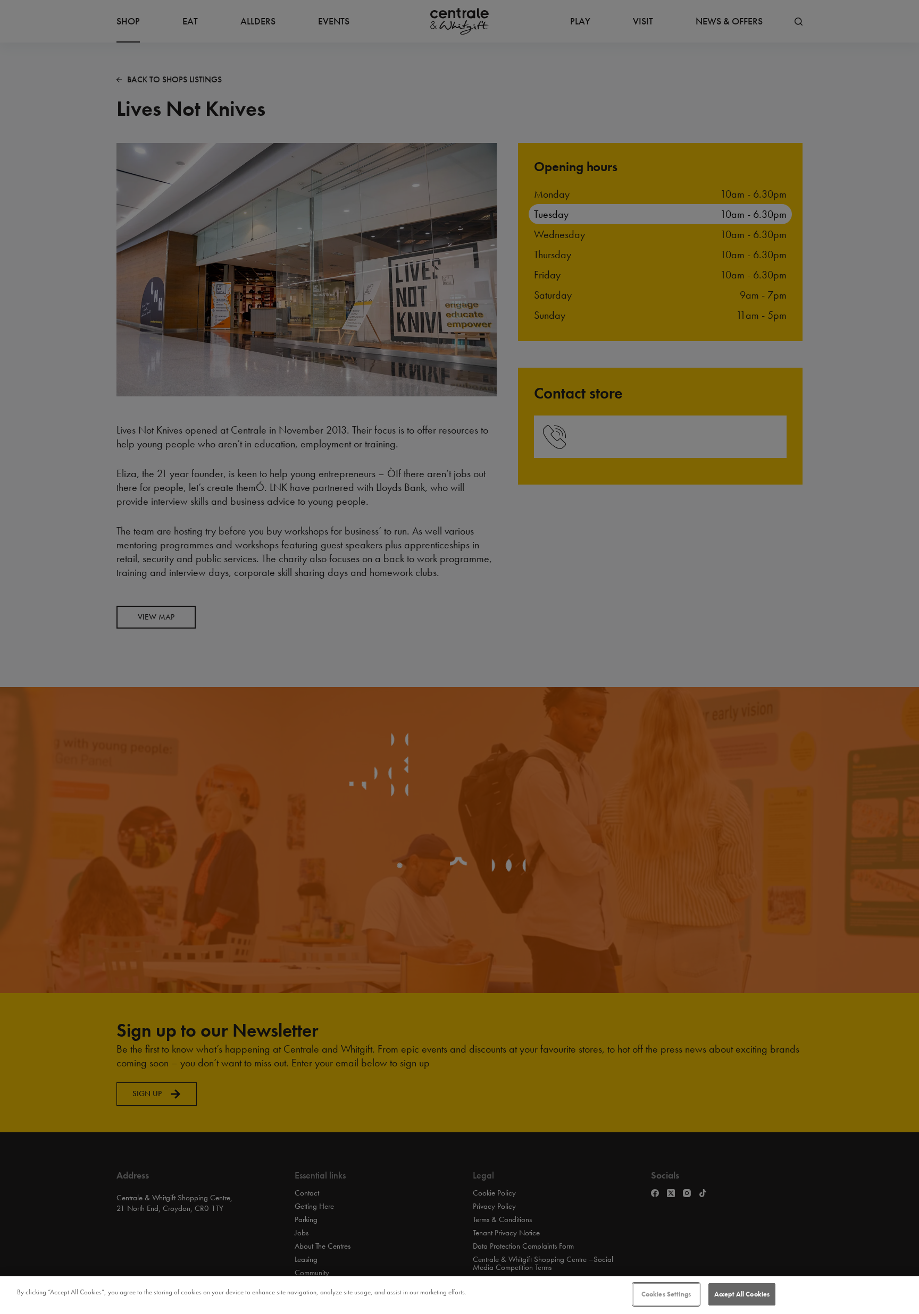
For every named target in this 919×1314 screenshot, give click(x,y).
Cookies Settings (666, 1294)
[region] (459, 1295)
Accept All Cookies (742, 1294)
